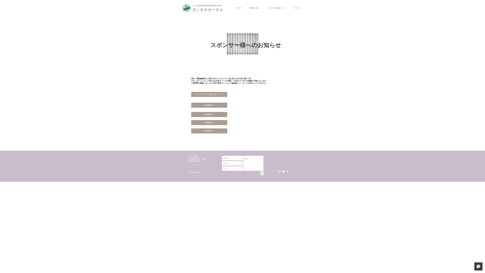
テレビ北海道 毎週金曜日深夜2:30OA (207, 6)
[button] (209, 94)
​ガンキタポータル (207, 9)
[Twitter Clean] (283, 171)
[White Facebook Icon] (287, 171)
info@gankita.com (194, 161)
